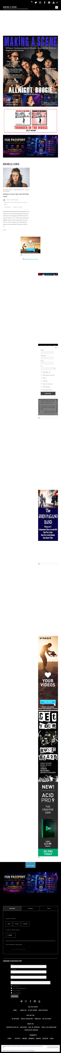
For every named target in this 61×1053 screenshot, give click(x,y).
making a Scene (18, 202)
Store (9, 1038)
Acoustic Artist (8, 189)
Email (12, 974)
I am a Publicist (16, 993)
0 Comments (7, 207)
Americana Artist (19, 189)
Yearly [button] (49, 908)
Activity (17, 1038)
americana (7, 202)
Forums (24, 1038)
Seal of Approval (34, 1027)
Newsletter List (16, 986)
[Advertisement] (30, 22)
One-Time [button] (12, 908)
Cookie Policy (31, 1050)
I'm (11, 980)
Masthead (23, 1027)
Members (31, 1038)
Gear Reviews (43, 1010)
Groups (38, 1038)
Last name (13, 969)
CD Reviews (15, 1019)
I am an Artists (16, 990)
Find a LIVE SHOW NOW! (49, 1027)
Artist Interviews (27, 1019)
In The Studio (32, 1010)
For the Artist (33, 1007)
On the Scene (46, 1019)
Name (12, 964)
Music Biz (23, 1010)
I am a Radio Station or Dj (19, 988)
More (4, 230)
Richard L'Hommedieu (12, 200)
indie (11, 202)
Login (51, 1038)
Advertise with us (12, 1027)
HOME (15, 1010)
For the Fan (30, 1015)
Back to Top (30, 865)
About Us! (30, 1024)
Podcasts (38, 1019)
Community (33, 1035)
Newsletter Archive (31, 1030)
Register (45, 1038)
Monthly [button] (30, 908)
